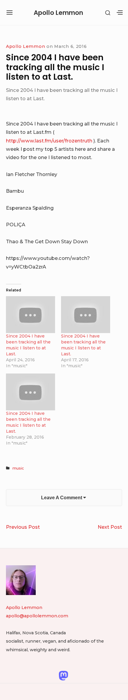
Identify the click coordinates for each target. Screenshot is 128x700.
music (18, 468)
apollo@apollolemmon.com (37, 616)
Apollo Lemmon (58, 13)
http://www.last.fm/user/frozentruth (49, 141)
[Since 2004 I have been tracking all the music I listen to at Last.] (30, 314)
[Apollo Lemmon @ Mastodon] (63, 675)
